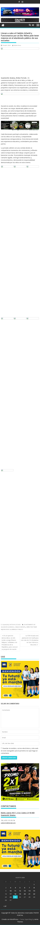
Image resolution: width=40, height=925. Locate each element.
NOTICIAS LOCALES (15, 624)
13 (25, 891)
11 (15, 891)
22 (34, 894)
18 (15, 894)
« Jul (4, 906)
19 (20, 894)
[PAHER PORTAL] (3, 24)
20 (25, 894)
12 (20, 891)
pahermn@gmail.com (8, 823)
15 (34, 891)
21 (29, 894)
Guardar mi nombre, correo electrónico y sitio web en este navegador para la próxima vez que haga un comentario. (19, 750)
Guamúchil (6, 624)
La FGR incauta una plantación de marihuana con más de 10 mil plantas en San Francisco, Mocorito (29, 640)
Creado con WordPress (10, 919)
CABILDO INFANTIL (20, 627)
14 (29, 891)
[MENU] (37, 25)
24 (10, 897)
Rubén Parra (17, 45)
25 (15, 897)
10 (10, 891)
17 (10, 894)
